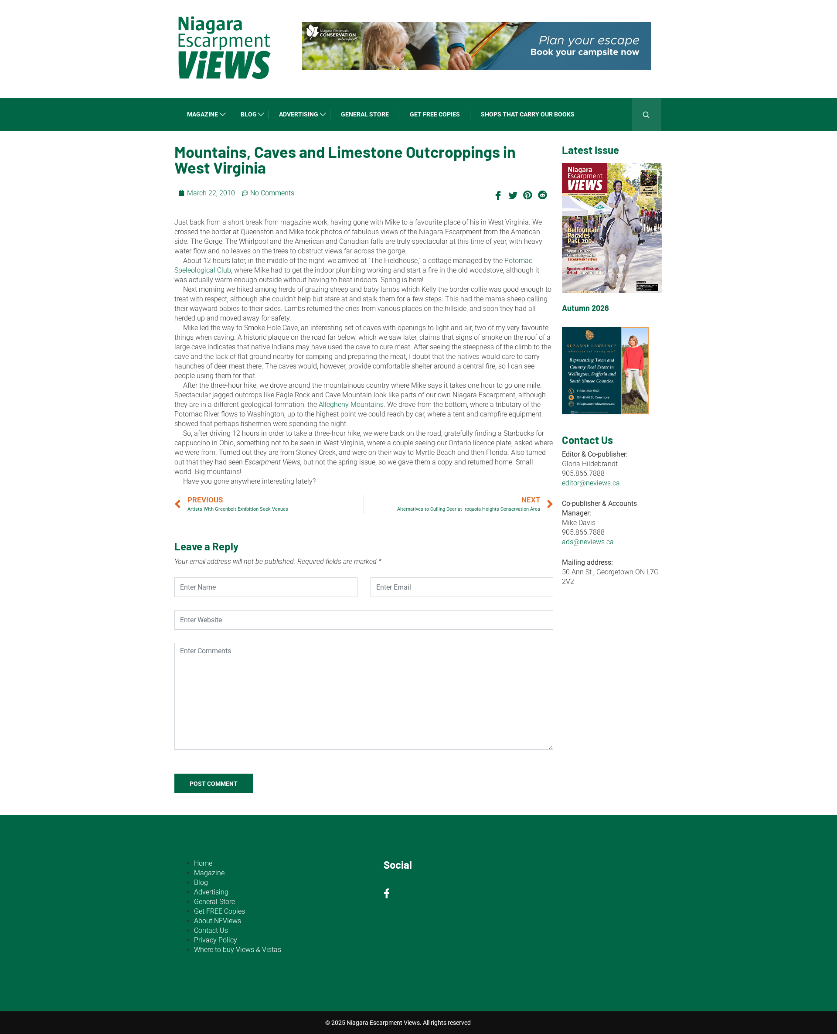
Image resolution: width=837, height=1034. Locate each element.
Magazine (202, 114)
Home (203, 863)
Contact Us (211, 930)
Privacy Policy (215, 940)
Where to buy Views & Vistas (237, 949)
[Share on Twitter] (512, 194)
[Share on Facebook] (497, 194)
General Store (365, 114)
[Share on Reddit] (542, 194)
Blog (249, 114)
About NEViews (217, 921)
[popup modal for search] (646, 114)
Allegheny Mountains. (352, 404)
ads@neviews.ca (588, 542)
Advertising (298, 114)
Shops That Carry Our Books (528, 114)
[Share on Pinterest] (527, 194)
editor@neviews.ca (591, 483)
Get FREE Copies (435, 114)
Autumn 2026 (585, 308)
